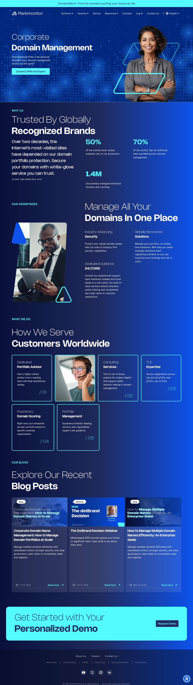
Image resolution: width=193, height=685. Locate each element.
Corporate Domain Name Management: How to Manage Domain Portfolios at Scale (36, 535)
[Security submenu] (88, 13)
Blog (21, 502)
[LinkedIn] (109, 672)
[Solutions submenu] (72, 13)
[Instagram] (101, 672)
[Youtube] (83, 672)
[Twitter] (92, 672)
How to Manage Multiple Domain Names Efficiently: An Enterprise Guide (151, 535)
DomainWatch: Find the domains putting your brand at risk (96, 3)
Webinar (80, 502)
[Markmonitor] (28, 13)
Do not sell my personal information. (116, 684)
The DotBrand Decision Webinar (94, 531)
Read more (53, 585)
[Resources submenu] (117, 13)
